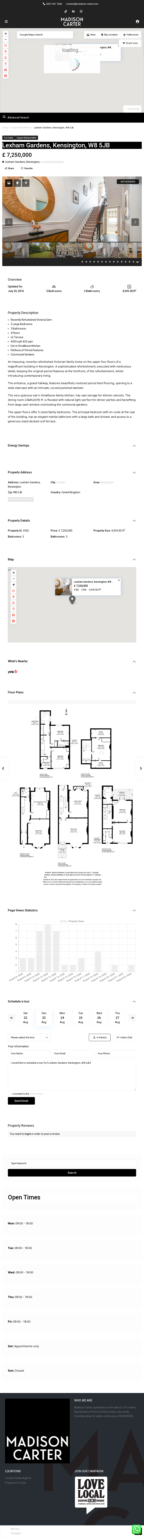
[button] (80, 606)
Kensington (57, 161)
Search (72, 1172)
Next (132, 1018)
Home (5, 127)
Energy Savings (18, 445)
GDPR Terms (36, 1093)
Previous (11, 1018)
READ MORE (125, 1416)
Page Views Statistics (23, 910)
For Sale (8, 137)
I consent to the (27, 1094)
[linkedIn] (73, 11)
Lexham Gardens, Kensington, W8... (93, 582)
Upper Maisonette (21, 127)
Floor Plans (16, 692)
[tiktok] (66, 11)
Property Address (20, 472)
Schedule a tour (18, 1001)
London (45, 161)
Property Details (19, 520)
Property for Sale (15, 1482)
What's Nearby (18, 661)
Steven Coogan (15, 1531)
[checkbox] (9, 1093)
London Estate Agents (18, 1478)
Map (11, 559)
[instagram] (81, 11)
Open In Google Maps (21, 499)
